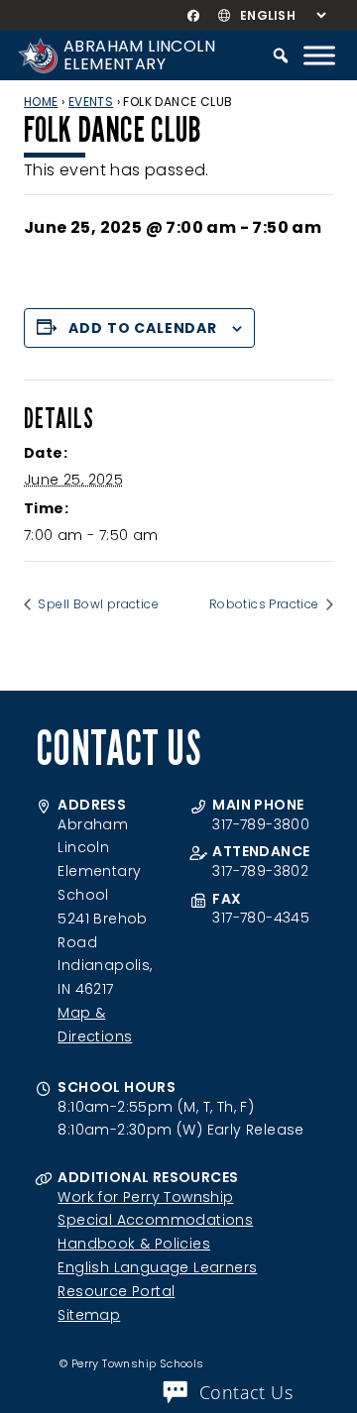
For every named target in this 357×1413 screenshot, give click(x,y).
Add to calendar (142, 328)
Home (41, 101)
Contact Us (246, 1392)
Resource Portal (116, 1291)
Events (90, 101)
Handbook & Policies (134, 1243)
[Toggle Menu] (319, 55)
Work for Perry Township (145, 1197)
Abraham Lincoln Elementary (139, 55)
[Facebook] (192, 16)
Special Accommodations (155, 1220)
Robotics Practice (265, 604)
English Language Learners (157, 1267)
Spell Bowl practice (97, 604)
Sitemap (89, 1315)
